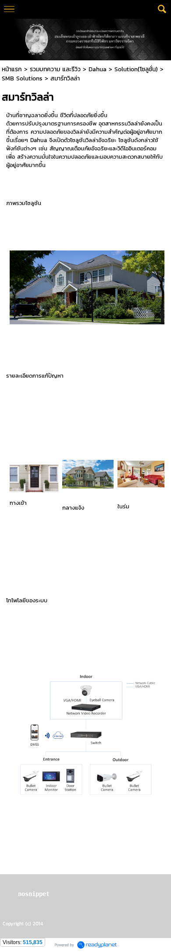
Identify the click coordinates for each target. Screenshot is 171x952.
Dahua (98, 69)
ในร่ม (123, 506)
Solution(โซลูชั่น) (136, 69)
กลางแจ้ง (73, 508)
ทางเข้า (18, 503)
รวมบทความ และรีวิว (55, 69)
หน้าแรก (12, 69)
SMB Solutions (22, 78)
